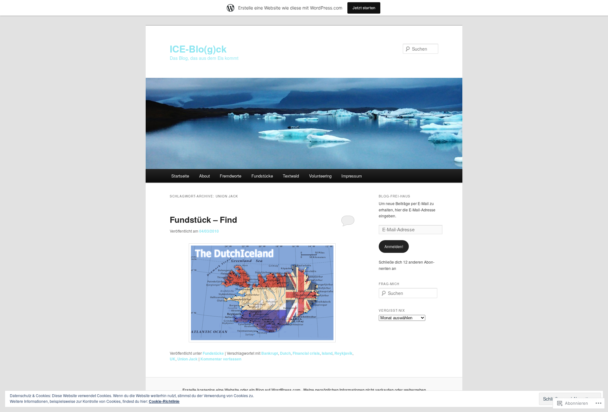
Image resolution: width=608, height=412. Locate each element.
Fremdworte (230, 176)
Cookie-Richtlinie (164, 401)
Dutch (285, 353)
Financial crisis (306, 353)
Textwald (291, 176)
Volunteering (320, 176)
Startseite (180, 176)
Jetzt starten (363, 7)
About (204, 176)
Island (327, 353)
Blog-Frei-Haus (394, 196)
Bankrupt (269, 353)
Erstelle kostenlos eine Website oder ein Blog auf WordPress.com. (241, 390)
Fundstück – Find (203, 219)
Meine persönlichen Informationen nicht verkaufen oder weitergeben (364, 390)
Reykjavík (343, 353)
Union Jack (187, 359)
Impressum (351, 176)
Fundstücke (262, 176)
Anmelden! (393, 246)
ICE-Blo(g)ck (198, 48)
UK (172, 359)
